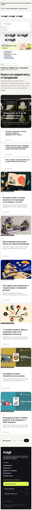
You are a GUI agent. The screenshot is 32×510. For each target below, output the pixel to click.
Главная (3, 69)
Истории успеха (8, 57)
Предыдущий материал (7, 441)
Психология (7, 52)
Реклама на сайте (9, 58)
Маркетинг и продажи (10, 54)
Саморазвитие (8, 51)
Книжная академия (16, 484)
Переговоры (7, 55)
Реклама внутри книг (16, 493)
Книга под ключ (16, 488)
